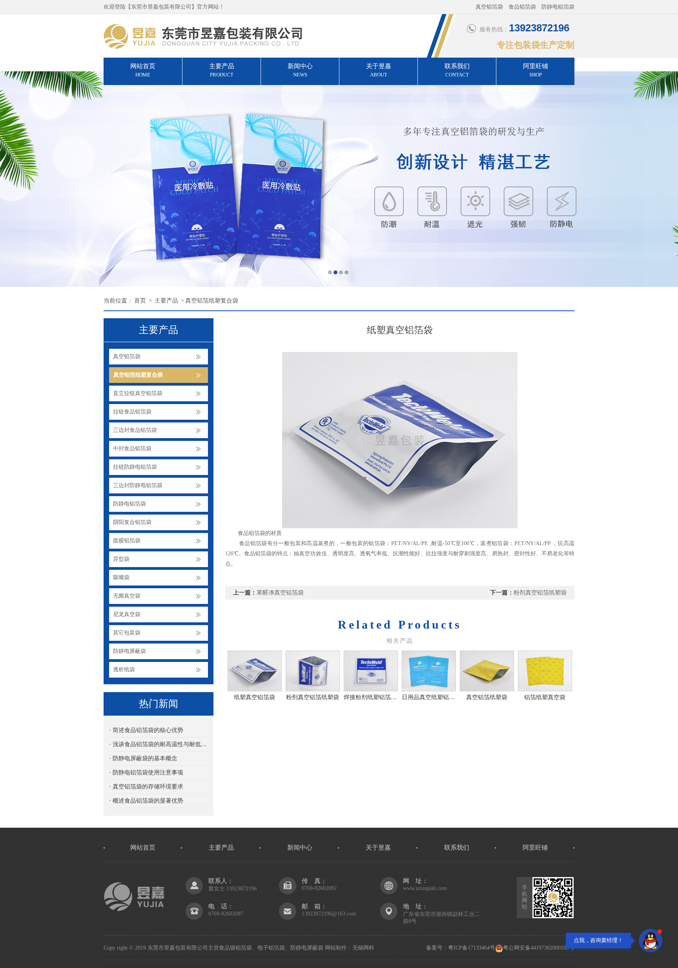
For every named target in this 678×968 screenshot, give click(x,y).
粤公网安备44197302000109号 (538, 948)
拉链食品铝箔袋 (132, 412)
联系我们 (457, 70)
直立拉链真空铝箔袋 (137, 393)
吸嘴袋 (121, 577)
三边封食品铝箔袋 (135, 430)
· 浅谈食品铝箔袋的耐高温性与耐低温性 (158, 744)
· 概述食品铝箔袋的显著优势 (146, 801)
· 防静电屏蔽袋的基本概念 (143, 758)
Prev (13, 179)
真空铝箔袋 (126, 356)
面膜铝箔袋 (126, 541)
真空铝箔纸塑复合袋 (211, 300)
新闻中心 (300, 70)
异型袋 (121, 559)
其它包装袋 (126, 633)
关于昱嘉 (378, 70)
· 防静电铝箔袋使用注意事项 (146, 772)
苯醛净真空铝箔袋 (280, 592)
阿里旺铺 (535, 70)
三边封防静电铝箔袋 (137, 485)
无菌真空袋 (126, 596)
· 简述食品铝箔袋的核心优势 (146, 730)
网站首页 (142, 70)
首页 (140, 300)
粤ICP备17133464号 (471, 948)
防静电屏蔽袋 (129, 651)
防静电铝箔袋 (129, 504)
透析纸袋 (124, 670)
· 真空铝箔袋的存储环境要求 (146, 786)
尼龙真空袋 (126, 614)
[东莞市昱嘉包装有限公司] (339, 179)
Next (664, 179)
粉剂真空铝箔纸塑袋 (540, 592)
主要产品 (221, 70)
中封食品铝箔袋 (132, 448)
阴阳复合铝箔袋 (132, 522)
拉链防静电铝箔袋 (135, 467)
